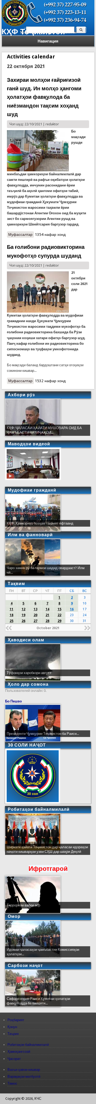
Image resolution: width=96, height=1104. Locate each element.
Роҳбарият (15, 1020)
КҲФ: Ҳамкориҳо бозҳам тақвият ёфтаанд (40, 523)
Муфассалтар (21, 235)
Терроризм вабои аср (23, 905)
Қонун (12, 1027)
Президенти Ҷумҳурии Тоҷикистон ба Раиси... (43, 734)
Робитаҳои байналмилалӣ (28, 1045)
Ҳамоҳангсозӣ (18, 1052)
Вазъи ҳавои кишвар (23, 1070)
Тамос (12, 1083)
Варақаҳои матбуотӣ (23, 1077)
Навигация (48, 41)
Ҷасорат (14, 1059)
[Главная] (15, 25)
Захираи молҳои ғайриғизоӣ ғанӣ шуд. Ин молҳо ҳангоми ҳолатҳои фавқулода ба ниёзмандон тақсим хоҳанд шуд (44, 97)
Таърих (13, 1034)
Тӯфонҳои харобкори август (29, 673)
